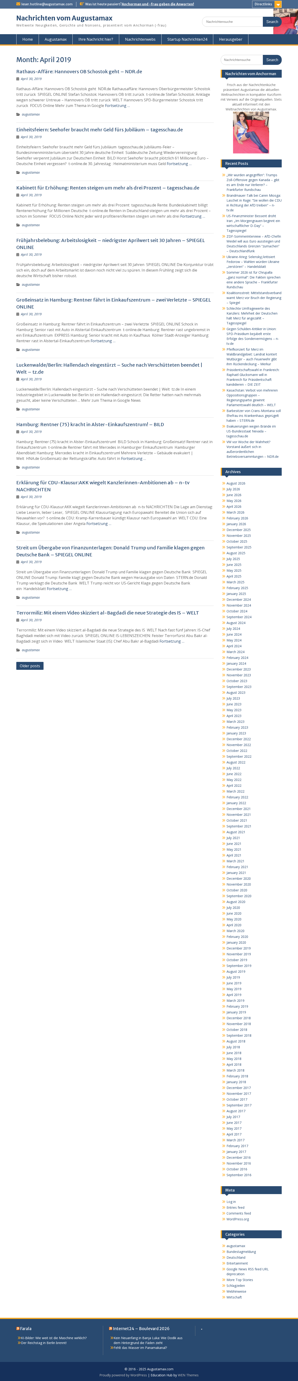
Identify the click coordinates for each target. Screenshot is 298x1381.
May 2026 (234, 500)
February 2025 (237, 588)
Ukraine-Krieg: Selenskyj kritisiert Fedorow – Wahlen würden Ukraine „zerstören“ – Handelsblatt (253, 262)
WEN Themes (188, 1375)
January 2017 (236, 1151)
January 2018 (236, 1082)
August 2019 (236, 971)
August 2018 (236, 1041)
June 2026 (234, 495)
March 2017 (235, 1140)
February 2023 (237, 727)
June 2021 (234, 843)
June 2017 (234, 1122)
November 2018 (239, 1024)
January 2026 (236, 524)
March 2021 (235, 861)
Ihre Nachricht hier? (95, 39)
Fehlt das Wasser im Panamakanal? (140, 1347)
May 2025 (234, 570)
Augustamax (56, 39)
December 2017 (239, 1088)
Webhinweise (236, 1291)
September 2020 (239, 896)
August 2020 (236, 902)
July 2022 (233, 768)
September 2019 (239, 965)
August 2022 (236, 762)
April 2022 (234, 785)
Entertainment (237, 1263)
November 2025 (239, 535)
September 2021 (239, 826)
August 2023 (236, 692)
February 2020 (237, 936)
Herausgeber (230, 39)
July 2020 (233, 907)
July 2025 (233, 559)
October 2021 (237, 820)
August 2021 (236, 832)
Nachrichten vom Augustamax (64, 18)
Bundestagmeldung (241, 1251)
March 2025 (235, 582)
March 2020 (235, 931)
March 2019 (235, 1000)
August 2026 (236, 483)
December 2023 (239, 669)
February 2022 (237, 797)
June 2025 (234, 564)
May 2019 (234, 989)
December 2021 (239, 809)
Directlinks (263, 4)
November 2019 (239, 954)
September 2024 (239, 617)
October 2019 (237, 960)
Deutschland (236, 1257)
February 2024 (237, 657)
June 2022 (234, 774)
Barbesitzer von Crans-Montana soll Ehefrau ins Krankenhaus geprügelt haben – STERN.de (254, 415)
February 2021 (237, 867)
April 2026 (234, 506)
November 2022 (239, 745)
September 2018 (239, 1035)
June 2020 (234, 913)
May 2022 (234, 779)
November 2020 (239, 884)
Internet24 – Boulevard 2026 (141, 1328)
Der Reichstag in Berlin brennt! (44, 1343)
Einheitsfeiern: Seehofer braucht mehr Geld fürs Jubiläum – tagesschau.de (99, 130)
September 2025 (239, 547)
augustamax (31, 114)
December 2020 (239, 878)
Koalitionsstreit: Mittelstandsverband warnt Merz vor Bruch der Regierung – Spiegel (254, 298)
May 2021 (234, 849)
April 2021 (234, 855)
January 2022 (236, 803)
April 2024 (234, 646)
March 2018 (235, 1070)
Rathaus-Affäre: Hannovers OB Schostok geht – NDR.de (79, 71)
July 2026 (233, 489)
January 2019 (236, 1012)
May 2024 (234, 640)
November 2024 (239, 605)
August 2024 (236, 623)
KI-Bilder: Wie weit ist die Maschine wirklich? (54, 1338)
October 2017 (237, 1099)
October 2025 (237, 541)
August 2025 (236, 553)
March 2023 (235, 721)
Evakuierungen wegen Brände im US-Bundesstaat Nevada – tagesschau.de (251, 431)
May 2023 (234, 710)
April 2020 (234, 925)
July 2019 (233, 977)
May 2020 (234, 919)
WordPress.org (238, 1219)
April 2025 (234, 576)
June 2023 (234, 704)
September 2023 (239, 686)
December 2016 (239, 1157)
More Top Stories (240, 1280)
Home (27, 39)
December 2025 (239, 530)
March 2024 (235, 652)
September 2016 (239, 1175)
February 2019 (237, 1006)
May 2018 (234, 1058)
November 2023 (239, 675)
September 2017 (239, 1105)
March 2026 (235, 512)
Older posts (30, 665)
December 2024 (239, 599)
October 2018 (237, 1029)
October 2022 (237, 750)
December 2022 (239, 739)
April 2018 (234, 1064)
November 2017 (239, 1093)
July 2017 (233, 1117)
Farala (25, 1328)
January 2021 (236, 872)
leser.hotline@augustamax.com (47, 4)
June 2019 (234, 983)
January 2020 (236, 942)
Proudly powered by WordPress (123, 1375)
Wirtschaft (234, 1297)
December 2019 (239, 948)
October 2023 (237, 681)
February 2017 (237, 1146)
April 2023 (234, 716)
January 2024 (236, 663)
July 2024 (233, 628)
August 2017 (236, 1111)
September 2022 (239, 756)
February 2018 (237, 1076)
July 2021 (233, 838)
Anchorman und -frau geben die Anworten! (158, 4)
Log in (231, 1201)
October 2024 (237, 611)
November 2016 (239, 1163)
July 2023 (233, 698)
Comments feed (239, 1213)
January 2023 (236, 733)
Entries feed (235, 1207)
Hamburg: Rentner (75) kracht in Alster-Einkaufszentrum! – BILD (90, 424)
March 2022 (235, 791)
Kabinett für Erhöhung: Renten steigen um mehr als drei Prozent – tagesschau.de (107, 188)
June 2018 (234, 1053)
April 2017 (234, 1134)
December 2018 (239, 1018)
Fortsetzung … (117, 105)
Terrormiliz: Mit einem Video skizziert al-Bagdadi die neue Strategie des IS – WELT (107, 613)
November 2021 (239, 814)
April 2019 (234, 995)
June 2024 (234, 634)
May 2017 (234, 1128)
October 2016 (237, 1169)
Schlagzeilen (236, 1285)
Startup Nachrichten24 (187, 39)
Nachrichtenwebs (140, 39)
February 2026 (237, 518)
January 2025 (236, 593)
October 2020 (237, 890)
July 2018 (233, 1047)
